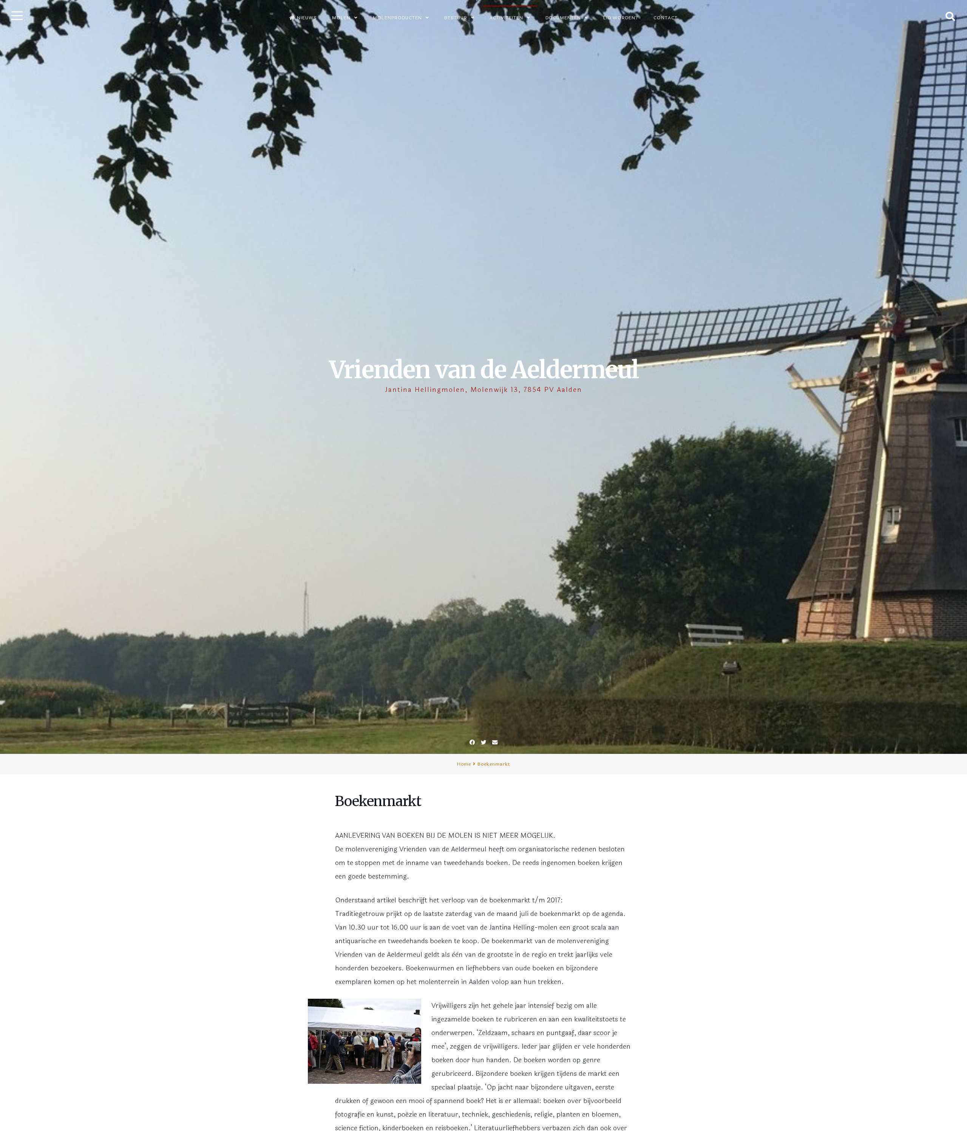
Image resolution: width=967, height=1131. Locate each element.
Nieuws (307, 17)
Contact (665, 17)
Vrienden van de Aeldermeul (483, 370)
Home (464, 764)
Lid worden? (620, 17)
